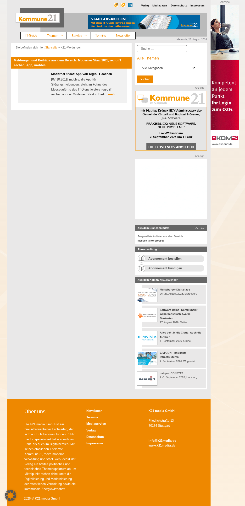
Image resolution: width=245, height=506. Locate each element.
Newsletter (123, 35)
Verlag (91, 430)
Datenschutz (95, 437)
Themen (52, 35)
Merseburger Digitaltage (175, 289)
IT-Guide (31, 35)
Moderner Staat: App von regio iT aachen (81, 74)
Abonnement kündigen (165, 268)
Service (77, 35)
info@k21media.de (162, 440)
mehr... (113, 94)
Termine (100, 35)
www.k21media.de (162, 445)
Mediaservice (96, 423)
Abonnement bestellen (165, 258)
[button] (10, 495)
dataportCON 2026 (171, 373)
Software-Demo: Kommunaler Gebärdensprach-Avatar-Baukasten (178, 314)
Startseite (51, 47)
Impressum (94, 443)
